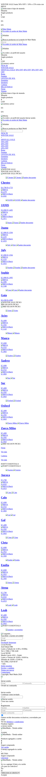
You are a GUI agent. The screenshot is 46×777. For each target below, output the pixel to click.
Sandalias (4, 157)
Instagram (12, 643)
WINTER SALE (7, 135)
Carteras (4, 161)
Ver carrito (5, 747)
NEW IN (4, 133)
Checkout (4, 758)
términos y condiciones (15, 722)
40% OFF (27, 70)
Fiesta (3, 165)
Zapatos (4, 152)
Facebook (4, 643)
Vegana (3, 167)
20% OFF (4, 148)
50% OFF (19, 70)
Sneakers (4, 159)
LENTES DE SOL (8, 154)
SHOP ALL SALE (8, 70)
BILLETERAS (7, 163)
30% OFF (35, 70)
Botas (3, 150)
